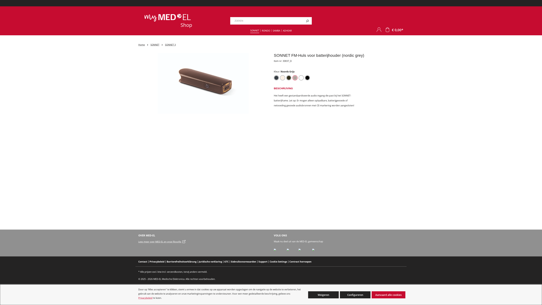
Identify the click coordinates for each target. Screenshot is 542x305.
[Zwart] (307, 77)
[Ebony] (288, 77)
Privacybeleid (145, 297)
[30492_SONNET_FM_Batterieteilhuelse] (203, 83)
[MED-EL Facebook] (280, 250)
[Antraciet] (276, 77)
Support (262, 261)
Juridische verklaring (210, 261)
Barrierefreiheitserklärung (181, 261)
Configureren (355, 295)
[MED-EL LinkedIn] (293, 250)
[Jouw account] (379, 29)
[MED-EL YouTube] (318, 250)
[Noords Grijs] (295, 77)
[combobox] (266, 21)
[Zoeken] (307, 21)
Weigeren (323, 295)
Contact (142, 261)
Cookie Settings (278, 261)
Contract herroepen (300, 261)
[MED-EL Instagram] (305, 250)
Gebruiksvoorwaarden (243, 261)
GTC (226, 261)
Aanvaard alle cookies (388, 295)
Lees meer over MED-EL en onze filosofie (160, 241)
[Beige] (282, 77)
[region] (203, 83)
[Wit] (301, 77)
